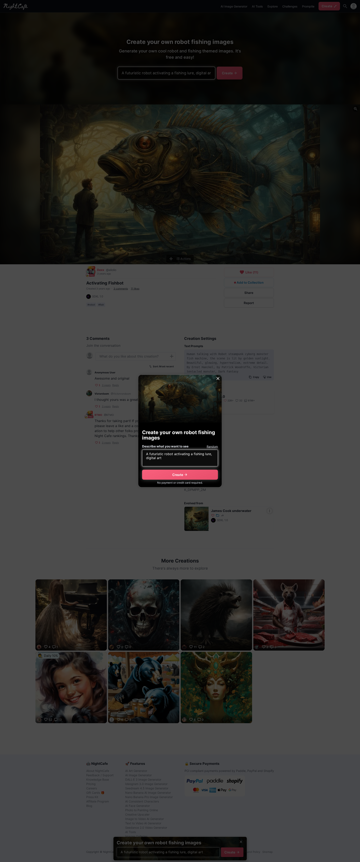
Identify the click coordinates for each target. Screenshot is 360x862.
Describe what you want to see (165, 446)
